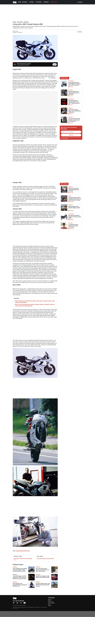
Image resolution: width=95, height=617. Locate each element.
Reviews (24, 2)
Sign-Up (49, 605)
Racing (31, 2)
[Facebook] (14, 603)
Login (49, 604)
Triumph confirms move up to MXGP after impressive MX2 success (43, 585)
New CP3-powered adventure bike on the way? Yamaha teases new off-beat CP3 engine (74, 102)
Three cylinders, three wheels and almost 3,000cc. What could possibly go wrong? (20, 570)
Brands (46, 2)
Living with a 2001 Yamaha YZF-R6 (45, 558)
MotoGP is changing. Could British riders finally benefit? (43, 576)
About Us (50, 599)
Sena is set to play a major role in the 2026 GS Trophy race (74, 111)
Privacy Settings (51, 603)
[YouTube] (25, 603)
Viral (69, 195)
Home (14, 22)
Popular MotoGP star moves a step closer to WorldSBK (73, 93)
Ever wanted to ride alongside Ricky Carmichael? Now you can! (20, 585)
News (19, 2)
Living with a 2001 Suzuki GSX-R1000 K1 (23, 559)
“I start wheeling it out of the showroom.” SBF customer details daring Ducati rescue (19, 577)
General (26, 22)
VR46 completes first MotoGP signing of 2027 (74, 207)
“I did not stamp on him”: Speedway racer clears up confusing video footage (74, 199)
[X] (21, 603)
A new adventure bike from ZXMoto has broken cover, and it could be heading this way (74, 84)
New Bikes (70, 81)
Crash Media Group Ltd (18, 605)
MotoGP (38, 574)
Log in (80, 2)
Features (39, 2)
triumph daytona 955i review (23, 550)
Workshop (54, 2)
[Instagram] (17, 603)
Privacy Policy (65, 138)
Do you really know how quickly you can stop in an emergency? (74, 120)
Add (55, 64)
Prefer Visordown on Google (24, 63)
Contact (49, 600)
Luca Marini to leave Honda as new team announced (73, 226)
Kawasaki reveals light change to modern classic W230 (74, 217)
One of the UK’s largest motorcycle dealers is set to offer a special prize (42, 570)
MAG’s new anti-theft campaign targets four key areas (73, 190)
